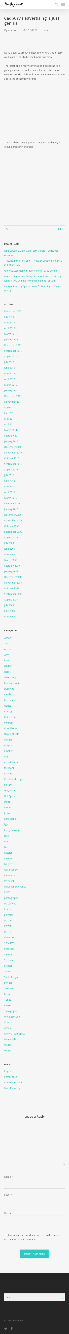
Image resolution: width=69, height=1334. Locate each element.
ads (46, 30)
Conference (10, 717)
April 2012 (9, 379)
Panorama (10, 875)
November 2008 (13, 582)
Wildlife (8, 1044)
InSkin (7, 801)
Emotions (9, 750)
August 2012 (11, 356)
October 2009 (11, 526)
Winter (7, 1050)
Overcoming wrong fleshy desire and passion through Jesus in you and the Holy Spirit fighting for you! (33, 278)
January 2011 (11, 441)
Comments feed (13, 1082)
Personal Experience (15, 886)
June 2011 (9, 413)
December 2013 (13, 311)
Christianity (10, 700)
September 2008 (13, 593)
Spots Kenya (11, 977)
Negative (9, 864)
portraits (8, 914)
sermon (8, 965)
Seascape (9, 948)
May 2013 (9, 322)
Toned (7, 999)
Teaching (9, 988)
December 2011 (13, 396)
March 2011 (10, 430)
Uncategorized (12, 1016)
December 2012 (13, 345)
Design (8, 739)
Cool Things (10, 728)
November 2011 (13, 401)
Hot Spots (9, 796)
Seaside (8, 954)
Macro (7, 841)
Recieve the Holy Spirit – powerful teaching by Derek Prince (32, 288)
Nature (8, 858)
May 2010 (9, 486)
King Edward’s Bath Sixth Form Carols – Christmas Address (31, 253)
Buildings (9, 688)
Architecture (10, 649)
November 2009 (13, 520)
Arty (6, 654)
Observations (11, 869)
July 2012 (9, 362)
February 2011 (12, 435)
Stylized (8, 982)
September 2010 (13, 463)
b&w (6, 660)
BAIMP (8, 666)
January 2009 (11, 571)
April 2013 (9, 328)
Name (8, 1176)
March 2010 (10, 497)
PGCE (7, 892)
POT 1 (7, 920)
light (6, 824)
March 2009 (10, 560)
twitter (7, 1005)
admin (12, 30)
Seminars (9, 960)
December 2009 (13, 514)
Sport (7, 971)
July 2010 (9, 475)
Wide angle (10, 1039)
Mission (8, 852)
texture (8, 994)
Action (7, 637)
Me (6, 847)
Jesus (7, 813)
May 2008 (9, 616)
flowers (8, 773)
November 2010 (13, 452)
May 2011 (9, 418)
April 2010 (9, 492)
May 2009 (9, 554)
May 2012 (9, 373)
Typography (10, 1011)
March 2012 (10, 384)
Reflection (9, 937)
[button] (63, 4)
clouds (7, 705)
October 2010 (11, 458)
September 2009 (13, 531)
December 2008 (13, 577)
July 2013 (9, 316)
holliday (8, 784)
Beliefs (8, 671)
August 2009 (11, 537)
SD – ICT (9, 943)
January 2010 (11, 509)
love (6, 835)
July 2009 (9, 543)
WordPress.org (12, 1088)
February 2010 (12, 503)
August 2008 (11, 599)
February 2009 (12, 565)
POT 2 (7, 926)
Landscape (10, 818)
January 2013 (11, 339)
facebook (9, 767)
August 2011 (11, 407)
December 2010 (13, 446)
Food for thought (13, 779)
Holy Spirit (9, 790)
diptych (8, 745)
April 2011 (9, 424)
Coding (8, 711)
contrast (8, 722)
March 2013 (10, 333)
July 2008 (9, 605)
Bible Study (10, 677)
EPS (6, 756)
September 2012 (13, 350)
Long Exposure (12, 830)
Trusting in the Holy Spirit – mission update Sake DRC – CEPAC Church (34, 263)
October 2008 (11, 588)
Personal (9, 881)
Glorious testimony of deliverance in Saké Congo (30, 270)
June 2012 (9, 367)
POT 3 (7, 931)
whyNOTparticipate (14, 1033)
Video (7, 1022)
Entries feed (10, 1076)
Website (8, 1213)
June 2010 (9, 480)
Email (8, 1194)
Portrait (8, 909)
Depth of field (11, 734)
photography (11, 897)
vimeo (7, 1028)
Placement (10, 903)
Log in (7, 1071)
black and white (12, 683)
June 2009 (9, 548)
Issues (7, 807)
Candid (8, 694)
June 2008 (9, 610)
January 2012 (11, 390)
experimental (11, 762)
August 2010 (11, 469)
